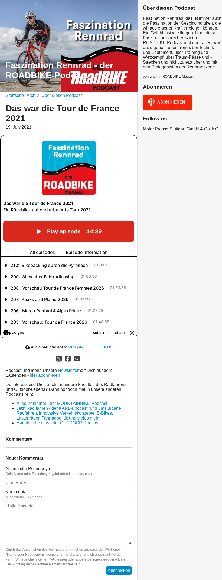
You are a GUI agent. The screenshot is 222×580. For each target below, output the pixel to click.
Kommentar (17, 492)
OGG (94, 347)
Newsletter (68, 370)
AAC (82, 347)
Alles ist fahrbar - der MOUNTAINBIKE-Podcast (62, 403)
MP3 (72, 347)
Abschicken (119, 570)
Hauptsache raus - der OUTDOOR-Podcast (58, 423)
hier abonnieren (45, 375)
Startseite (15, 95)
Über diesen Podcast (61, 95)
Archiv (33, 95)
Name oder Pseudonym (28, 468)
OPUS (107, 347)
